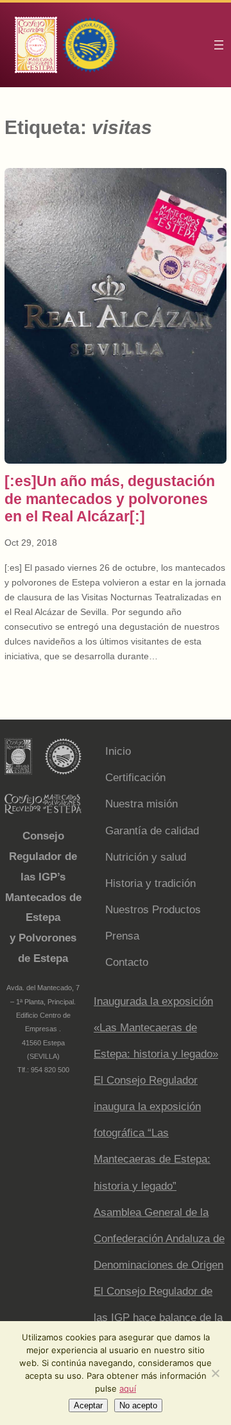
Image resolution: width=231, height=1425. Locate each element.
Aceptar (88, 1405)
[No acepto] (215, 1373)
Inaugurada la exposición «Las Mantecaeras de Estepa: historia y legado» (156, 1027)
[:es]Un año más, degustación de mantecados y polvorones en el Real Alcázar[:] (109, 498)
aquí (127, 1388)
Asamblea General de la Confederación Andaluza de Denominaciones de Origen (159, 1238)
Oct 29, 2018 (30, 542)
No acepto (138, 1405)
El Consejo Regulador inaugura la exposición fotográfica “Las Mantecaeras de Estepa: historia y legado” (152, 1133)
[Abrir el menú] (219, 45)
